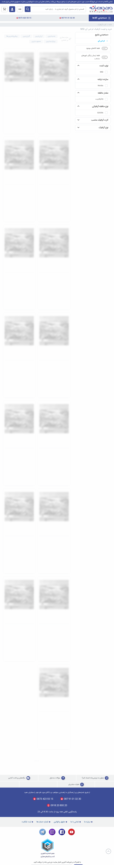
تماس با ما (75, 192)
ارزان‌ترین (38, 36)
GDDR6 (100, 112)
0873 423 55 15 (24, 18)
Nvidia (100, 85)
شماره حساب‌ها (42, 192)
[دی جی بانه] (101, 9)
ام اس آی (101, 40)
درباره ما (87, 192)
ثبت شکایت (26, 192)
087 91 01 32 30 (68, 18)
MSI (101, 71)
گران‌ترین (26, 36)
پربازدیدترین (50, 41)
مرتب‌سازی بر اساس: (64, 39)
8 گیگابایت (99, 99)
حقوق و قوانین (59, 192)
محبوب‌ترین (36, 41)
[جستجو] (28, 9)
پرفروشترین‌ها (12, 36)
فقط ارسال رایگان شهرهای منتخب (90, 57)
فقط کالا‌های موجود (93, 48)
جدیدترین (51, 36)
